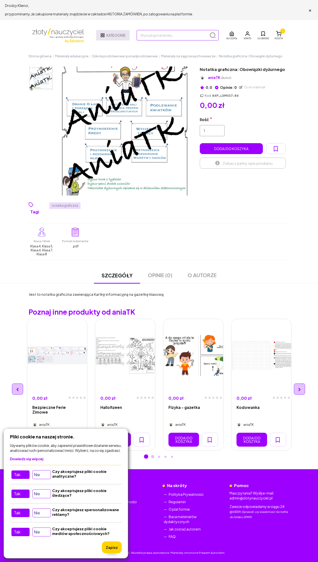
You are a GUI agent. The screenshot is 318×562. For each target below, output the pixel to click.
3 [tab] (159, 457)
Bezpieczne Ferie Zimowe (49, 409)
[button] (247, 35)
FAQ (172, 536)
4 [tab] (165, 457)
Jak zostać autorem (185, 529)
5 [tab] (171, 457)
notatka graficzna (65, 205)
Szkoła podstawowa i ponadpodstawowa (125, 56)
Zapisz (112, 547)
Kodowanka (248, 407)
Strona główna (40, 56)
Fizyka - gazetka (184, 407)
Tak (17, 474)
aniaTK (219, 77)
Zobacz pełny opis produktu (248, 163)
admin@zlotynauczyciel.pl (251, 498)
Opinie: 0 (228, 87)
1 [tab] (146, 457)
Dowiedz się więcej (26, 459)
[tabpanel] (57, 385)
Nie (37, 474)
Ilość (204, 119)
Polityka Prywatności (186, 494)
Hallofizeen (111, 407)
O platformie (179, 509)
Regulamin (177, 501)
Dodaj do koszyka (231, 148)
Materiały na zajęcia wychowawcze (188, 56)
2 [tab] (152, 457)
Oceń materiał (254, 87)
